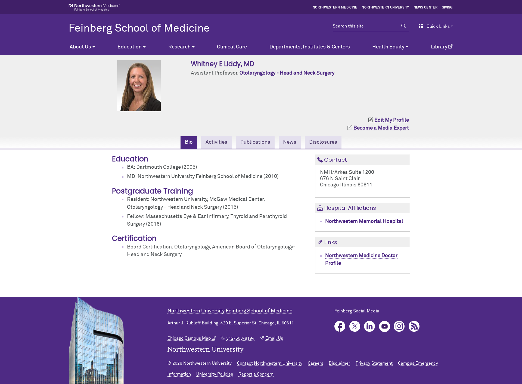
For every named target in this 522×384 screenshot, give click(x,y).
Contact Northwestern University (269, 363)
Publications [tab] (255, 142)
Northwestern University (385, 7)
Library (439, 47)
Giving (447, 7)
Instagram (399, 326)
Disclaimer (339, 363)
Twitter (355, 326)
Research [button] (179, 47)
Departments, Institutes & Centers (309, 47)
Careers (315, 363)
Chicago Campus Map (189, 338)
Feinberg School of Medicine (139, 28)
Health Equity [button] (388, 47)
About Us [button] (80, 47)
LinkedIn (369, 326)
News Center (426, 7)
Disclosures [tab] (323, 142)
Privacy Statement (374, 363)
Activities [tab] (216, 142)
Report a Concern (256, 374)
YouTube (384, 326)
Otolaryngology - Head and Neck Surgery (287, 73)
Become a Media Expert (381, 128)
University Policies (214, 374)
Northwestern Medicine (335, 7)
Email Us (274, 338)
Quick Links (438, 26)
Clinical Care (232, 47)
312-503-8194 (240, 338)
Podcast (414, 326)
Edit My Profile (391, 120)
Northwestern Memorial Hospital (364, 221)
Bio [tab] (189, 142)
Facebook (340, 326)
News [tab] (289, 142)
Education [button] (129, 47)
